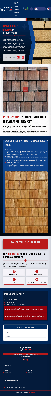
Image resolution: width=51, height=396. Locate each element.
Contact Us (30, 375)
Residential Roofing (17, 3)
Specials (17, 9)
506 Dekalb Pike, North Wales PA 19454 (16, 387)
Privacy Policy (32, 392)
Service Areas (8, 372)
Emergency (30, 370)
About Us (29, 372)
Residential (7, 367)
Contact (17, 15)
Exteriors (7, 370)
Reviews (7, 375)
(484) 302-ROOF (41, 9)
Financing (16, 12)
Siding (16, 6)
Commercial (30, 367)
